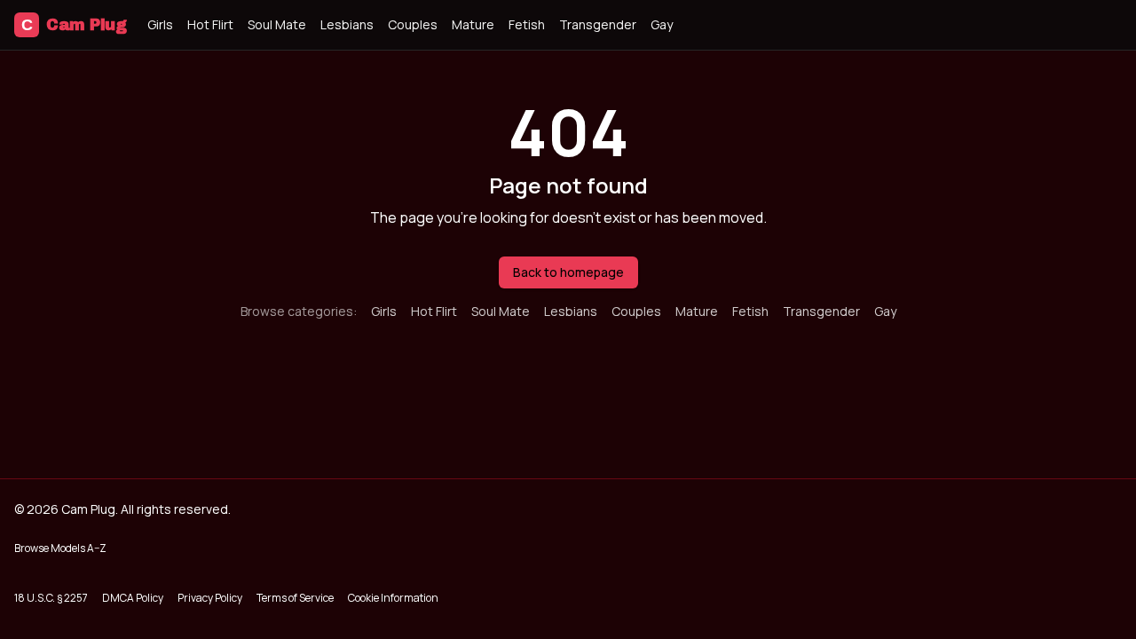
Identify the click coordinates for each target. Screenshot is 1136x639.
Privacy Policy (210, 597)
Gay (662, 24)
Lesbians (347, 24)
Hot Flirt (210, 24)
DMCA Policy (132, 597)
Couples (413, 24)
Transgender (597, 24)
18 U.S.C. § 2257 (51, 597)
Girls (160, 24)
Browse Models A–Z (60, 548)
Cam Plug (73, 25)
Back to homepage (568, 272)
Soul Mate (277, 24)
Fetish (527, 24)
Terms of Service (295, 597)
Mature (473, 24)
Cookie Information (393, 597)
